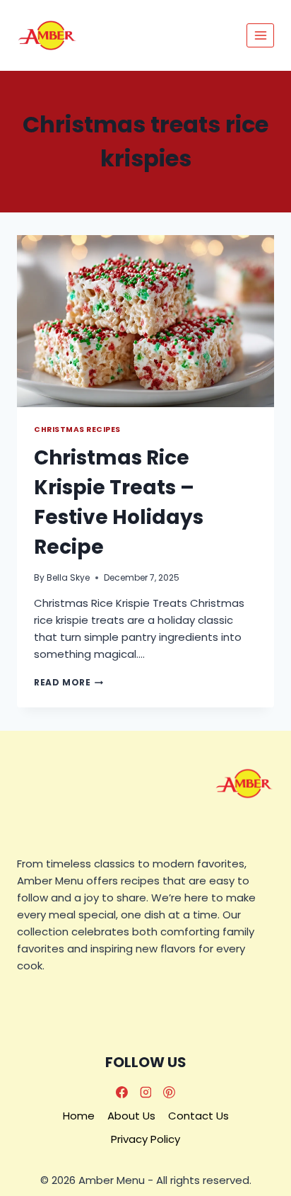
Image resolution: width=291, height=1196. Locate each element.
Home (79, 1115)
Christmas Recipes (77, 429)
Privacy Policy (145, 1139)
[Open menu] (260, 35)
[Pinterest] (170, 1092)
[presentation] (145, 321)
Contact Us (198, 1115)
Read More (68, 682)
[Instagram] (145, 1092)
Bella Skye (68, 577)
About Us (131, 1115)
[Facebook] (121, 1092)
